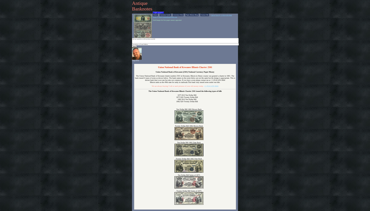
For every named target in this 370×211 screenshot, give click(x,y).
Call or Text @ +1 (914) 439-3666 (221, 15)
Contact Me (204, 15)
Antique (140, 3)
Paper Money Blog (192, 15)
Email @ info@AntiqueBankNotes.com (165, 17)
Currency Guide (165, 15)
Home (155, 15)
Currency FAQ (178, 15)
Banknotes (142, 8)
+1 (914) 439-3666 (211, 86)
